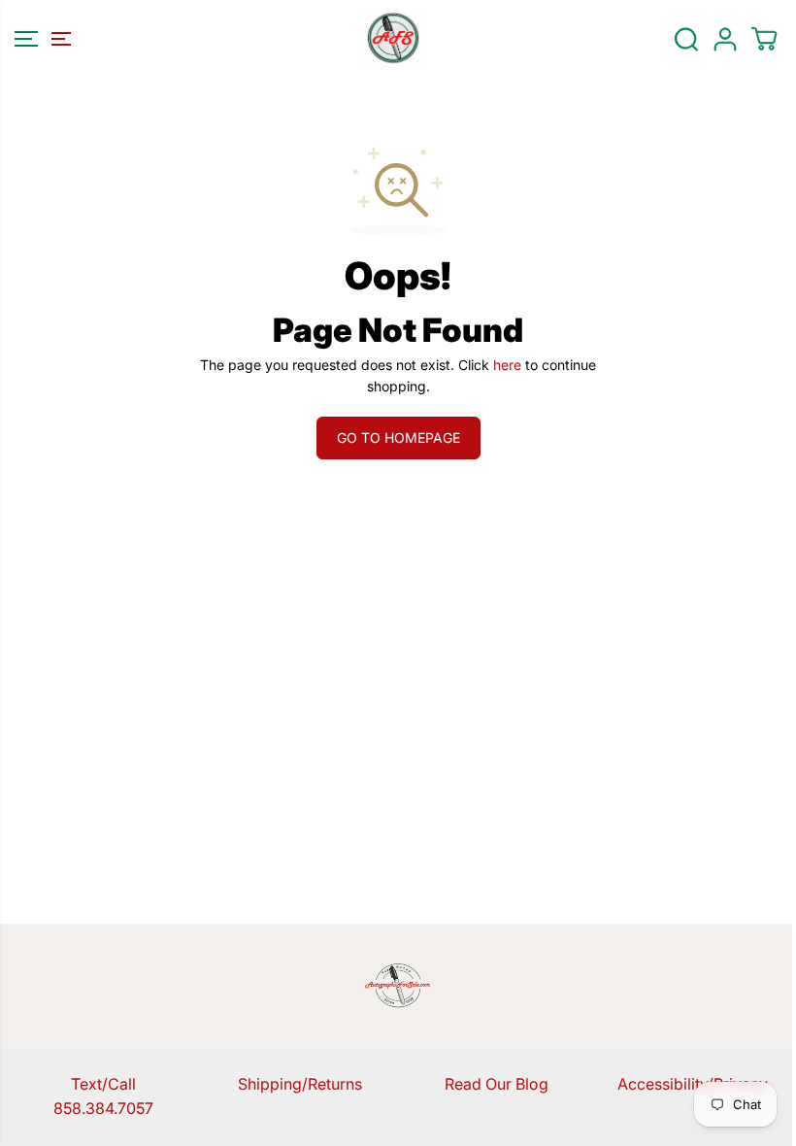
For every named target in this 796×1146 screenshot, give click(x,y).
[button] (40, 39)
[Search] (686, 38)
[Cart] (763, 38)
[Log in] (725, 38)
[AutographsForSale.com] (393, 39)
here (507, 364)
